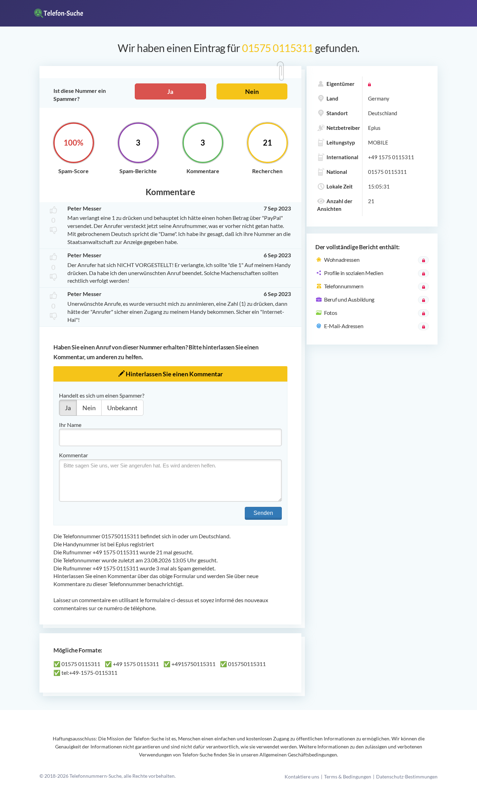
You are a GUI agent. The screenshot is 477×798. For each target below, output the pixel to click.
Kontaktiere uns (302, 776)
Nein (252, 91)
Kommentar (73, 455)
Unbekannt (122, 408)
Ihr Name (70, 424)
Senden (263, 513)
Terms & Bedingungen (347, 776)
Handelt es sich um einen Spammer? (101, 395)
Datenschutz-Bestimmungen (407, 776)
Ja (170, 91)
